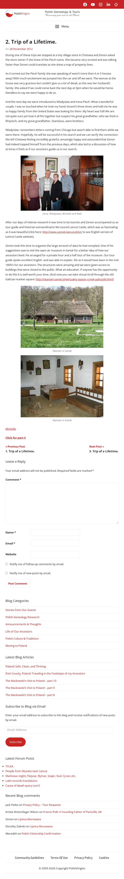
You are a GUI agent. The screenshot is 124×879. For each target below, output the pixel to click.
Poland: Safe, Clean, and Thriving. (25, 666)
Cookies (104, 858)
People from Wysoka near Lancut (26, 771)
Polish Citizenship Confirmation (41, 833)
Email (10, 543)
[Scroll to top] (118, 873)
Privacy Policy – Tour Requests (42, 805)
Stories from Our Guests (20, 610)
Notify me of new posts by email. (30, 573)
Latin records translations (21, 781)
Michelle (10, 429)
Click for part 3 (15, 438)
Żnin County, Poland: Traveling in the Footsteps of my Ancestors (45, 673)
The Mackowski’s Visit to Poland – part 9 (30, 688)
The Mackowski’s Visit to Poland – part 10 (30, 681)
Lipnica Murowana (29, 819)
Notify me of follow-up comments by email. (37, 564)
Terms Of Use (59, 858)
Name (10, 532)
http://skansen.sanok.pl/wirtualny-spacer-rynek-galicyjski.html (74, 279)
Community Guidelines (29, 858)
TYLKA (9, 766)
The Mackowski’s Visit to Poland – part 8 (30, 695)
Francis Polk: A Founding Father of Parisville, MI (72, 812)
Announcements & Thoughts (23, 624)
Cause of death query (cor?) (22, 785)
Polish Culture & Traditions (22, 638)
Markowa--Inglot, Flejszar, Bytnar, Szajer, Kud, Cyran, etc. (40, 776)
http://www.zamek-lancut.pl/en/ (62, 232)
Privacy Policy (83, 858)
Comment (13, 479)
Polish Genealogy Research (22, 617)
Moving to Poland (16, 645)
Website (10, 554)
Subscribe (16, 742)
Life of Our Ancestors (18, 631)
